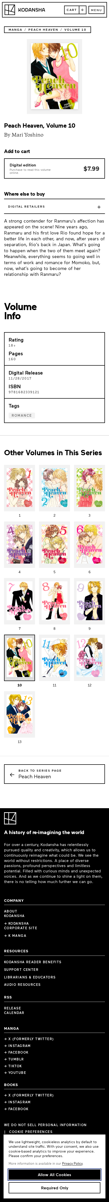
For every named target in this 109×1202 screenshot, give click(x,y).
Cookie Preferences (30, 1132)
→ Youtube (15, 1073)
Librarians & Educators (30, 977)
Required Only (54, 1187)
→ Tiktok (13, 1066)
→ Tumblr (14, 1059)
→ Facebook (16, 1052)
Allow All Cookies (54, 1174)
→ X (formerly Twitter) (29, 1039)
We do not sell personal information (45, 1125)
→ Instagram (17, 1046)
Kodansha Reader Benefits (33, 962)
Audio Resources (22, 985)
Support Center (21, 970)
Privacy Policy (72, 1163)
